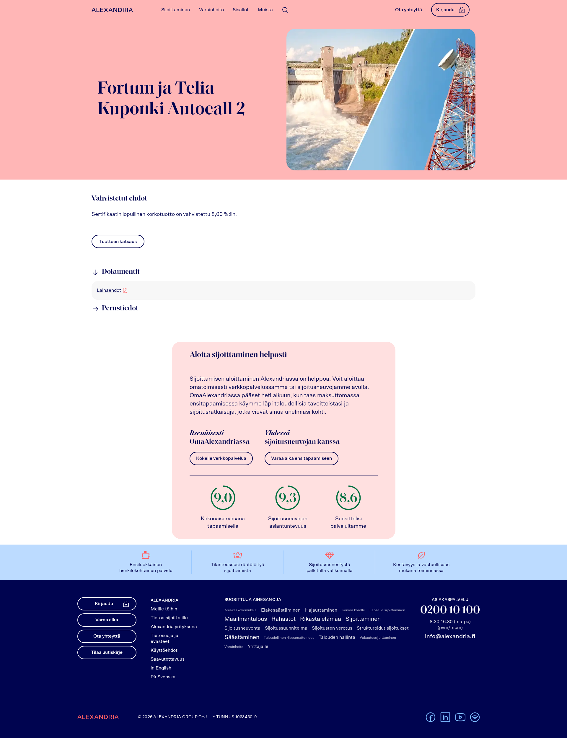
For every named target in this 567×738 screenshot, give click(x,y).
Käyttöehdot (164, 650)
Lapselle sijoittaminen (387, 610)
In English (161, 668)
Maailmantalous (245, 619)
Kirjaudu (445, 9)
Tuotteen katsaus (118, 243)
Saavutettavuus (168, 659)
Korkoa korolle (353, 610)
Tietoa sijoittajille (169, 617)
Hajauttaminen (321, 610)
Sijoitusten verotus (332, 628)
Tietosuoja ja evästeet (164, 638)
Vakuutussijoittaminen (378, 637)
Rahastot (283, 619)
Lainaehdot (109, 290)
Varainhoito (233, 647)
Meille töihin (164, 609)
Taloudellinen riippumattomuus (289, 637)
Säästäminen (241, 637)
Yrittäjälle (258, 646)
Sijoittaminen (363, 619)
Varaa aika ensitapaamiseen (301, 458)
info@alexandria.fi (450, 636)
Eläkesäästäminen (281, 610)
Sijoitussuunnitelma (286, 628)
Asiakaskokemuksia (240, 610)
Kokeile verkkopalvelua (221, 458)
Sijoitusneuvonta (242, 628)
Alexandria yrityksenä (174, 626)
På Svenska (163, 677)
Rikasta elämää (320, 619)
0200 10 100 (450, 610)
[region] (283, 290)
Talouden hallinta (337, 637)
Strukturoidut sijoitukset (383, 628)
